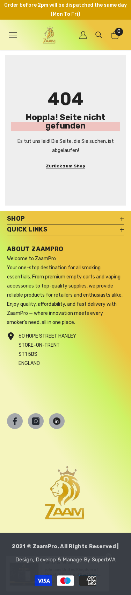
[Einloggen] (83, 35)
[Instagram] (36, 421)
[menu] (13, 35)
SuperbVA (104, 559)
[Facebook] (15, 421)
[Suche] (99, 35)
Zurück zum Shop (65, 166)
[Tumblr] (57, 421)
